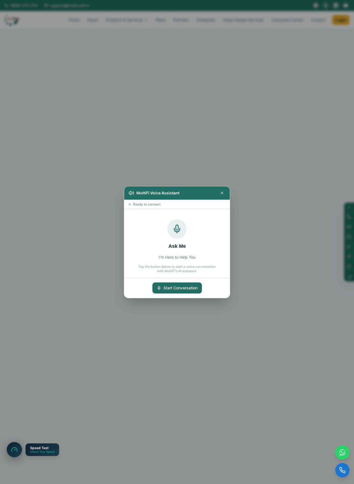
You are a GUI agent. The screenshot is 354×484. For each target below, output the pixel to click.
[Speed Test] (14, 449)
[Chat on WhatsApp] (342, 452)
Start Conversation (180, 287)
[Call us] (342, 470)
